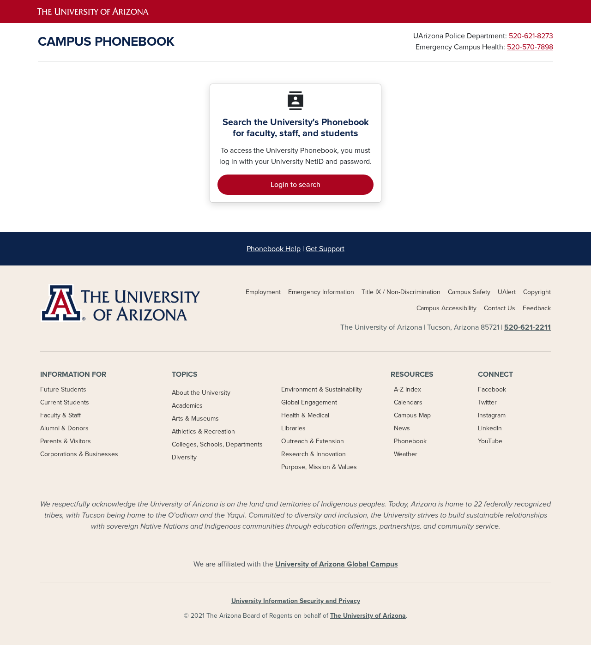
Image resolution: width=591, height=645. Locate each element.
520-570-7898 (530, 47)
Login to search (295, 184)
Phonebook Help (274, 248)
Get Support (325, 248)
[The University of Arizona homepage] (164, 11)
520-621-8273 (531, 36)
